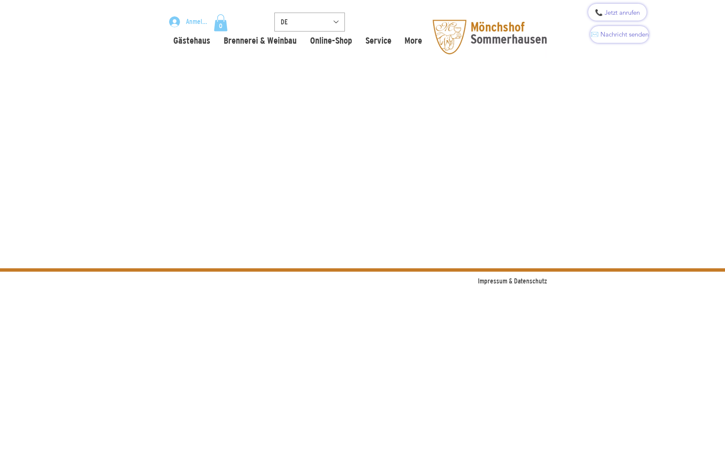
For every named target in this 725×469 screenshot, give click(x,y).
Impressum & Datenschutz (512, 281)
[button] (221, 22)
